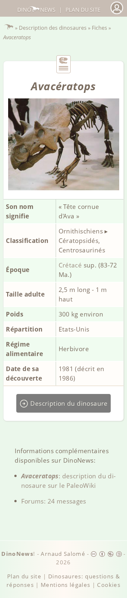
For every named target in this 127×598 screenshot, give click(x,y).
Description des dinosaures (53, 27)
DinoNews (36, 9)
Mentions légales (66, 585)
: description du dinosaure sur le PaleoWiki (68, 480)
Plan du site (82, 9)
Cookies (108, 585)
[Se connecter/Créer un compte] (116, 13)
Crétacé (70, 265)
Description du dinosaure (68, 403)
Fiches (99, 27)
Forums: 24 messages (53, 501)
